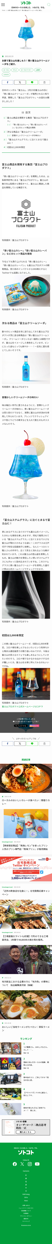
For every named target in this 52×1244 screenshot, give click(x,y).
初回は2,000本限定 (16, 147)
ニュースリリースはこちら (26, 1208)
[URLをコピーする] (44, 82)
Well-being (26, 1194)
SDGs (26, 1197)
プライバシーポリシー (26, 1216)
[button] (7, 82)
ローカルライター (26, 70)
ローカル (6, 70)
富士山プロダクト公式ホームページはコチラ (22, 706)
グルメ (15, 70)
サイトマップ (26, 1221)
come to (6, 74)
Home (3, 10)
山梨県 (38, 70)
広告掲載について (26, 1211)
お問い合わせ (26, 1205)
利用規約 (26, 1213)
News (26, 1201)
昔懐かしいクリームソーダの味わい (26, 135)
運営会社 (26, 1218)
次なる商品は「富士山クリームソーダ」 (25, 131)
